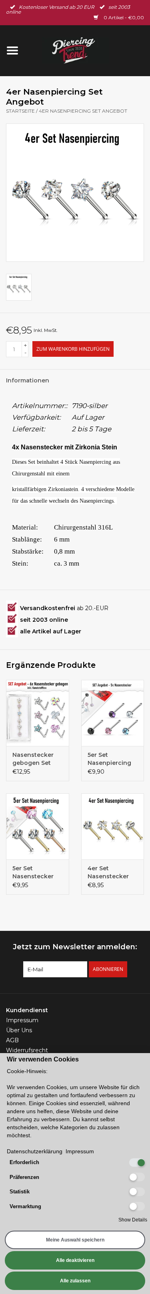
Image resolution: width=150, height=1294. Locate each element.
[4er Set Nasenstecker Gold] (112, 826)
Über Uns (19, 1030)
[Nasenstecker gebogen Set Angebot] (37, 713)
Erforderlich (24, 1162)
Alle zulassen (75, 1281)
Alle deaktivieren (75, 1260)
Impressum (22, 1020)
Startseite (20, 111)
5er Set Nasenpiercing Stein (109, 759)
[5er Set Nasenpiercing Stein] (112, 713)
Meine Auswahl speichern (75, 1240)
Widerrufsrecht (27, 1050)
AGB (12, 1040)
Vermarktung (25, 1206)
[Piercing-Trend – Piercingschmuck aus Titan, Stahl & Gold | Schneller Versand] (87, 50)
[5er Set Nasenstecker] (37, 826)
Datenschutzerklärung (34, 1151)
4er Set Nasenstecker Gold (108, 872)
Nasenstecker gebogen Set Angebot (33, 759)
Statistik (20, 1192)
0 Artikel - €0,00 (123, 17)
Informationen (27, 380)
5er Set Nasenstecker (33, 872)
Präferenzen (24, 1177)
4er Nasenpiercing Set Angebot (83, 111)
